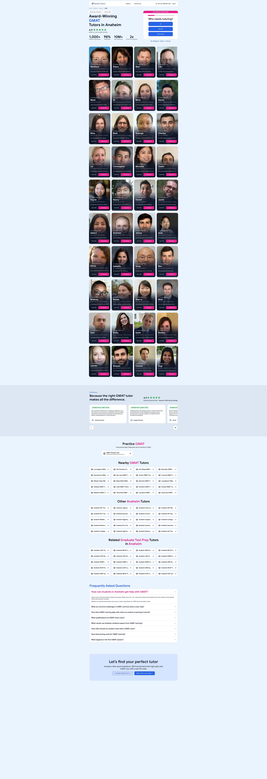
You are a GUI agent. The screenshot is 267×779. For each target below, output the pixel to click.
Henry (116, 200)
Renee (116, 299)
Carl (160, 67)
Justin (161, 166)
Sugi (160, 366)
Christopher (119, 166)
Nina (92, 133)
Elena (93, 266)
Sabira (93, 233)
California (95, 8)
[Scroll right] (175, 428)
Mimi (138, 100)
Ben (160, 266)
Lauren (93, 366)
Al (114, 100)
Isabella (117, 266)
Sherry (139, 299)
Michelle (140, 166)
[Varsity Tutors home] (98, 4)
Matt (160, 299)
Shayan (116, 366)
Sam (92, 333)
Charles (162, 133)
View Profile (94, 74)
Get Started (103, 74)
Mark (93, 100)
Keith (138, 333)
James (139, 233)
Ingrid (93, 200)
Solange (140, 133)
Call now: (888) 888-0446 (164, 3)
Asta (160, 233)
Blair (138, 67)
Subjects (128, 3)
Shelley (161, 333)
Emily (115, 333)
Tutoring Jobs (137, 3)
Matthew (94, 67)
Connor (139, 366)
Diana (116, 67)
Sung (138, 266)
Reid (115, 133)
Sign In (174, 3)
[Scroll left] (92, 428)
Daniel (139, 200)
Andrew (117, 233)
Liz (91, 166)
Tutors (90, 8)
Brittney (94, 299)
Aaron (161, 100)
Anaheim (101, 8)
